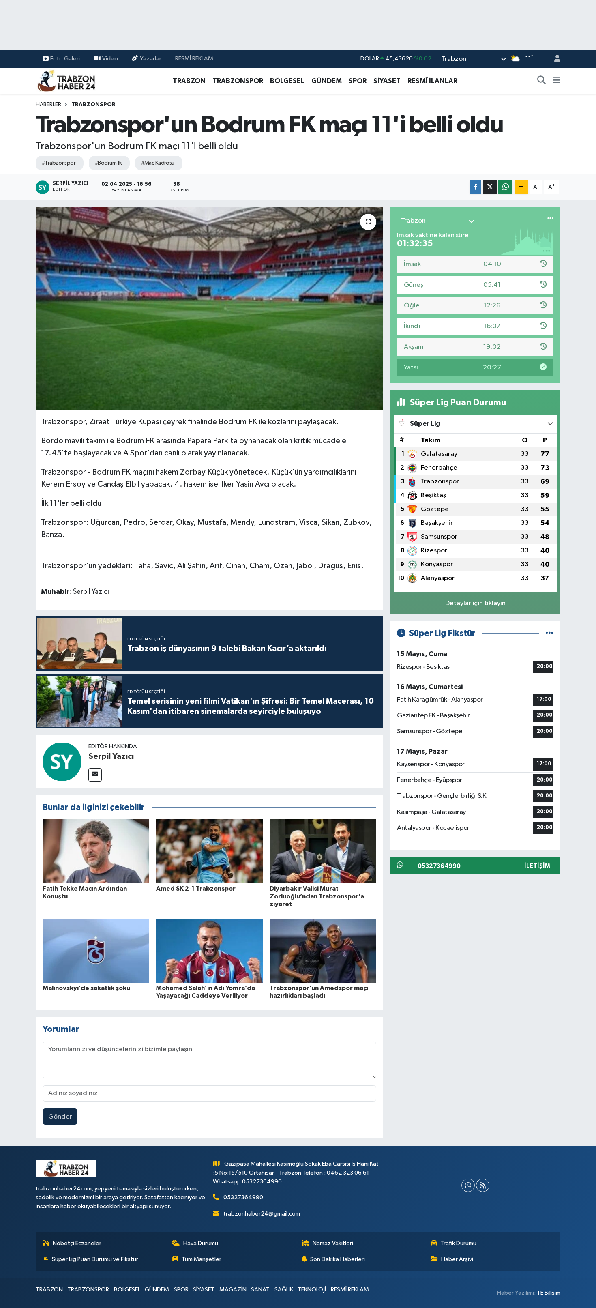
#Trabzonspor (58, 163)
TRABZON (189, 80)
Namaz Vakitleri (333, 1243)
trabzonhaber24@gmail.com (261, 1214)
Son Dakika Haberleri (337, 1259)
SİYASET (387, 80)
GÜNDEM (326, 80)
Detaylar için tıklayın (475, 603)
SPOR (358, 80)
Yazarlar (150, 59)
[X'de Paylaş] (490, 187)
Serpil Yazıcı (111, 756)
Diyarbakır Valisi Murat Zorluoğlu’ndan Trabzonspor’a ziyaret (317, 896)
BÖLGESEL (287, 80)
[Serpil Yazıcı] (62, 761)
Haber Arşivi (457, 1259)
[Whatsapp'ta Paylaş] (505, 187)
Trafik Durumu (458, 1243)
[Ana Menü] (556, 81)
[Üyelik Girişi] (553, 59)
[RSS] (482, 1185)
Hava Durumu (200, 1243)
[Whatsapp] (468, 1185)
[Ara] (541, 81)
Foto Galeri (65, 59)
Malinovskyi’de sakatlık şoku (86, 988)
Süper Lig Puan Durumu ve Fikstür (95, 1259)
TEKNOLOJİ (312, 1290)
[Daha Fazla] (521, 187)
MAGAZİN (233, 1290)
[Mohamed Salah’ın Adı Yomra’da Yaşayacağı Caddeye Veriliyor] (209, 950)
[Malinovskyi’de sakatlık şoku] (96, 950)
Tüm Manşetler (201, 1259)
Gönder (60, 1116)
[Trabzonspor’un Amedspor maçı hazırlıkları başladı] (323, 950)
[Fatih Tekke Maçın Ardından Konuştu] (96, 851)
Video (110, 59)
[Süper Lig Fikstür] (549, 633)
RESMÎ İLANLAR (432, 80)
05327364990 (243, 1197)
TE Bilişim (548, 1293)
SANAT (260, 1290)
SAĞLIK (283, 1290)
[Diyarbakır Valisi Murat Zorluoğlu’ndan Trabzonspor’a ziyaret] (323, 851)
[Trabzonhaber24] (66, 80)
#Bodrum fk (108, 163)
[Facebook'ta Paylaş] (475, 187)
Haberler (48, 104)
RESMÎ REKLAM (194, 59)
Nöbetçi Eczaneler (77, 1243)
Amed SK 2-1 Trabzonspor (196, 888)
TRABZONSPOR (237, 80)
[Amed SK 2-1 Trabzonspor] (209, 851)
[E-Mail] (95, 775)
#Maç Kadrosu (157, 163)
